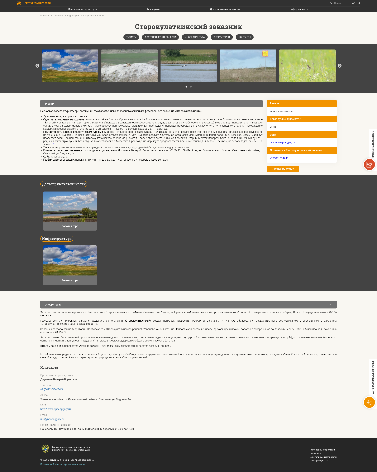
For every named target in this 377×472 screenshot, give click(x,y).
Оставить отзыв (283, 169)
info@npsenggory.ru (52, 419)
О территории (222, 37)
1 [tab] (186, 86)
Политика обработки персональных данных (63, 464)
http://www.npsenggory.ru (282, 142)
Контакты (245, 37)
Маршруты (153, 9)
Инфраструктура (195, 37)
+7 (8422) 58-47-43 (279, 158)
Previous (37, 66)
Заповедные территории (82, 9)
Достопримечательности (225, 9)
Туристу (131, 37)
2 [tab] (190, 86)
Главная (44, 15)
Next (339, 66)
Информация (297, 9)
